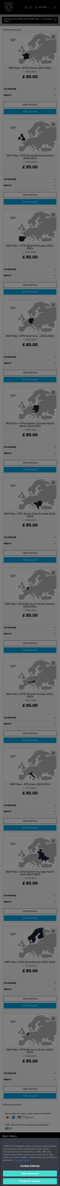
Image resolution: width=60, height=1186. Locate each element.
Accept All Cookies (30, 1181)
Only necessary (30, 1173)
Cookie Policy (21, 1160)
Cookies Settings (30, 1166)
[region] (30, 1162)
